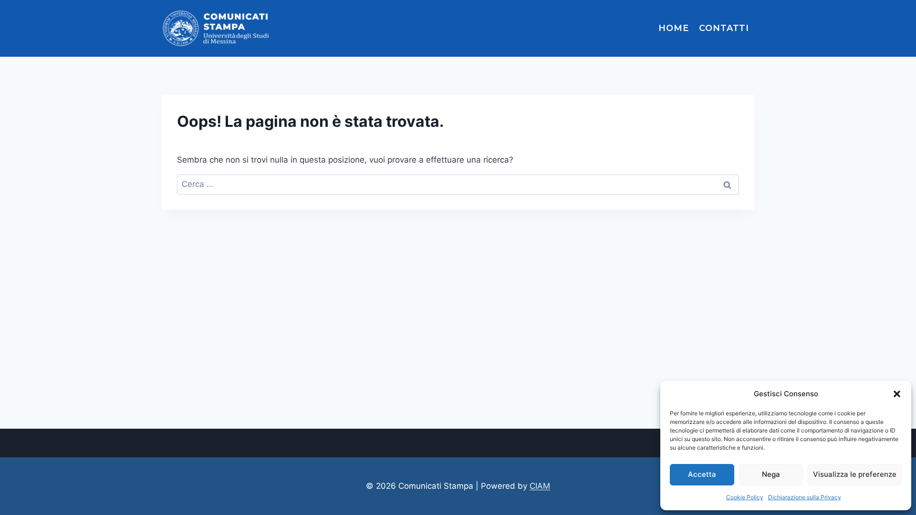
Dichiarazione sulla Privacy (804, 497)
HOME (673, 28)
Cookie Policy (744, 497)
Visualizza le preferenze (854, 474)
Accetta (702, 474)
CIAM (540, 486)
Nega (771, 474)
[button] (897, 394)
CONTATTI (724, 28)
